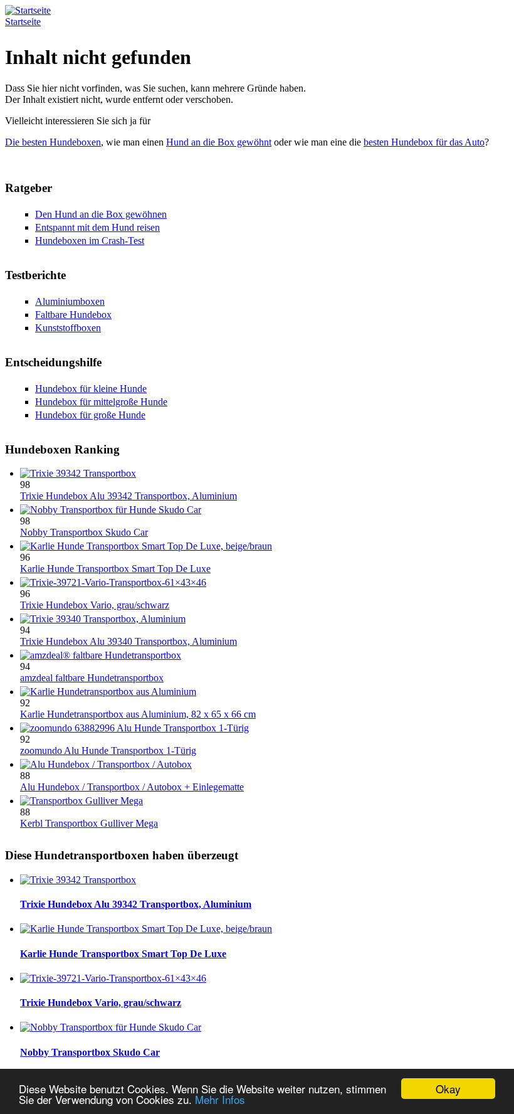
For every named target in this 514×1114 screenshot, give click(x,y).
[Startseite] (28, 10)
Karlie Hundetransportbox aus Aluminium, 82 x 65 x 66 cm (138, 714)
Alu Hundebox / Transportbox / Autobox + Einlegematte (132, 787)
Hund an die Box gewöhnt (218, 142)
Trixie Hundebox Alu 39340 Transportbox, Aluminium (128, 641)
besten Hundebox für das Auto (424, 142)
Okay (448, 1088)
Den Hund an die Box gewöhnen (101, 214)
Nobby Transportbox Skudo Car (84, 532)
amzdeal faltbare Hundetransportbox (92, 677)
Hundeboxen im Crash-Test (89, 240)
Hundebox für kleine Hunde (91, 388)
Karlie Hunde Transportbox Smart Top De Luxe (115, 568)
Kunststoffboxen (68, 327)
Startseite (23, 21)
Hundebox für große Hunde (90, 415)
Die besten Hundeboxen (53, 142)
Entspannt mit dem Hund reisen (97, 227)
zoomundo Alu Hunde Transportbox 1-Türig (108, 750)
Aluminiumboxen (70, 301)
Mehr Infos (220, 1099)
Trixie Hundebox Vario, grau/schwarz (94, 605)
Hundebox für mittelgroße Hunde (101, 401)
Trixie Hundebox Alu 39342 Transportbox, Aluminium (128, 496)
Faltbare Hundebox (73, 314)
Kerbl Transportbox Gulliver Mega (89, 823)
